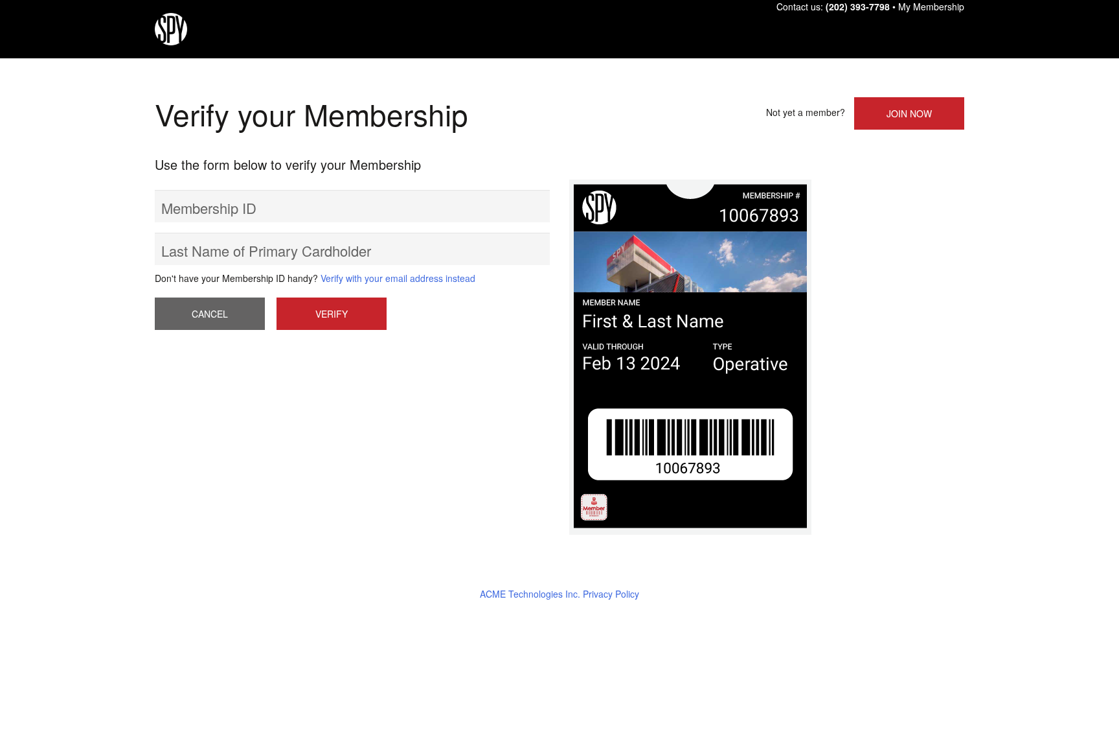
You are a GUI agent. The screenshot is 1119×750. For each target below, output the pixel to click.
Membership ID (208, 208)
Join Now (909, 113)
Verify (331, 313)
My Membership (931, 6)
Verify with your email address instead (398, 278)
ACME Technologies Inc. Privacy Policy (559, 593)
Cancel (210, 313)
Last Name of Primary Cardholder (266, 250)
